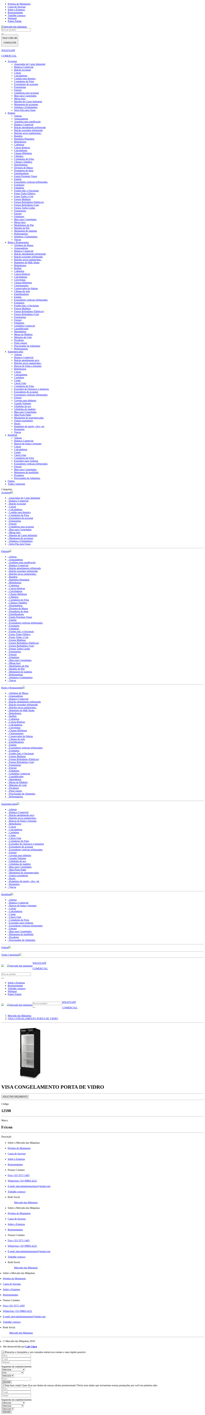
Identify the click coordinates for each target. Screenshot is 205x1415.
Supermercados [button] (9, 804)
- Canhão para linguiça (19, 512)
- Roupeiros (14, 884)
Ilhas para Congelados (25, 95)
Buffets (17, 268)
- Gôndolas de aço (17, 861)
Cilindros (18, 156)
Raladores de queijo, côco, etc (29, 426)
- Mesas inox (14, 532)
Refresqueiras (21, 233)
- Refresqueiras (15, 674)
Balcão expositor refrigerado (28, 130)
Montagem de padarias (25, 231)
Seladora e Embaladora (25, 107)
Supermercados (15, 351)
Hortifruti (12, 435)
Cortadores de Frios (24, 81)
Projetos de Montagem (19, 4)
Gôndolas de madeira (25, 409)
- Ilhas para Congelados (20, 529)
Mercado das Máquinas (26, 1202)
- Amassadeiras (15, 559)
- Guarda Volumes (17, 858)
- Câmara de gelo (16, 739)
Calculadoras (20, 75)
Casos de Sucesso (17, 6)
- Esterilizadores (16, 614)
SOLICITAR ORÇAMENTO (15, 1097)
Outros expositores (23, 420)
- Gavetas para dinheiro (19, 855)
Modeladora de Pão (24, 225)
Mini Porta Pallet (22, 415)
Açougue (12, 61)
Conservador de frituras (26, 288)
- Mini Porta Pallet (17, 869)
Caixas (17, 72)
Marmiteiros (20, 331)
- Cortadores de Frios (18, 515)
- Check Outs (14, 838)
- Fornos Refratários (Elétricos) (23, 643)
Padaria (11, 113)
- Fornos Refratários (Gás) (21, 645)
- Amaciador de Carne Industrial (24, 498)
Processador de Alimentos (27, 346)
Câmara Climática (23, 162)
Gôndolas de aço (22, 406)
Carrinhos (19, 377)
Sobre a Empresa (16, 9)
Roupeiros (19, 429)
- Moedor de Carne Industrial (22, 535)
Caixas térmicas (22, 147)
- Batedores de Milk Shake (21, 710)
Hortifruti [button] (6, 894)
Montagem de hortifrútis (26, 472)
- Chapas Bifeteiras (17, 594)
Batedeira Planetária (24, 139)
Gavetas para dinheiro (25, 400)
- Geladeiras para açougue (21, 526)
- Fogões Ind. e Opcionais (21, 631)
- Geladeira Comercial (19, 773)
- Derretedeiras (15, 605)
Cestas (17, 380)
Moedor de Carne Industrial (28, 101)
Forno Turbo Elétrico (24, 193)
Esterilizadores (21, 173)
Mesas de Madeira (23, 334)
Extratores (19, 185)
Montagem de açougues (26, 104)
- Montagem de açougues (20, 538)
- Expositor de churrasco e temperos (26, 844)
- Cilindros (13, 597)
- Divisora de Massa (18, 608)
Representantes (15, 12)
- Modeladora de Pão (18, 666)
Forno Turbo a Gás (23, 196)
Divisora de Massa (23, 167)
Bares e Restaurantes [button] (11, 687)
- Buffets (12, 716)
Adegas (18, 116)
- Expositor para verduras (20, 922)
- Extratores (13, 625)
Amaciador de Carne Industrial (29, 64)
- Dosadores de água (18, 611)
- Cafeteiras (13, 585)
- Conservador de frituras (20, 736)
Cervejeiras (19, 279)
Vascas (17, 239)
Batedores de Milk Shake (27, 262)
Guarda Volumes (22, 403)
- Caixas (12, 506)
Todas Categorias (16, 484)
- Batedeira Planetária (18, 579)
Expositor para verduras (26, 461)
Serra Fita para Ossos (25, 110)
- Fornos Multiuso (17, 640)
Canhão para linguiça (25, 78)
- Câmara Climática (17, 602)
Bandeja (18, 136)
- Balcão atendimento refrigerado (24, 568)
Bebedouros (20, 141)
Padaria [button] (5, 551)
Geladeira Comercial (24, 325)
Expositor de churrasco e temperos (31, 389)
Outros (11, 481)
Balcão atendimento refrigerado (30, 127)
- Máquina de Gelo (17, 785)
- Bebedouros (14, 582)
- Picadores (13, 788)
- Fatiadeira (13, 628)
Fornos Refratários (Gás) (26, 205)
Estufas (17, 179)
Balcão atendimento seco (26, 360)
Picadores (19, 340)
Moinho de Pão (22, 228)
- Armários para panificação (22, 562)
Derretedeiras (21, 164)
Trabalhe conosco (16, 15)
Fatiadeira (19, 187)
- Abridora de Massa (18, 693)
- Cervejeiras (14, 727)
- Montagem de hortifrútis (20, 934)
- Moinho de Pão (16, 668)
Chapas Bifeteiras (23, 153)
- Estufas (12, 620)
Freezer (18, 90)
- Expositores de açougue (20, 518)
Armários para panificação (27, 121)
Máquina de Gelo (23, 337)
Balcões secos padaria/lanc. (28, 133)
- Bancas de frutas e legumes (22, 821)
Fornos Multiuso (22, 199)
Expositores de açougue (26, 84)
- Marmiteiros (14, 779)
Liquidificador (21, 328)
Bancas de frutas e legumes (27, 366)
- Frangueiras (14, 521)
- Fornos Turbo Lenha (19, 648)
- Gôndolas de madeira (19, 864)
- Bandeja (12, 576)
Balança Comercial (23, 67)
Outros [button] (4, 947)
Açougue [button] (6, 492)
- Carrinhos (13, 832)
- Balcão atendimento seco (21, 815)
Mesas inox (20, 98)
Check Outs (20, 383)
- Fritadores (13, 657)
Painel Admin (14, 21)
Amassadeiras (21, 118)
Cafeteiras (19, 144)
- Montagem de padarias (20, 671)
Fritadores (19, 216)
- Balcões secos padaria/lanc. (22, 574)
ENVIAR (6, 1382)
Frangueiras (20, 87)
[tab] (102, 492)
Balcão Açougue (22, 70)
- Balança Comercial (18, 500)
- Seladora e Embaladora (20, 541)
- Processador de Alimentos (21, 793)
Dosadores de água (23, 170)
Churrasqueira (21, 285)
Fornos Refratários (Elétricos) (29, 202)
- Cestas (12, 835)
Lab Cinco (31, 1346)
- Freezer (12, 523)
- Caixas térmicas (16, 588)
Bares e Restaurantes (18, 242)
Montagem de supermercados (29, 417)
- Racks (11, 878)
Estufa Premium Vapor (25, 176)
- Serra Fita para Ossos (19, 544)
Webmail (12, 18)
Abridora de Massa (23, 245)
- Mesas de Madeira (18, 782)
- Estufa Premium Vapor (20, 617)
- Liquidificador (16, 776)
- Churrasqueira (15, 733)
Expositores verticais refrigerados (31, 182)
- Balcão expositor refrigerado (23, 571)
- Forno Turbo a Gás (18, 637)
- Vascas (12, 680)
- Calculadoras (15, 509)
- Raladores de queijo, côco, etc (23, 881)
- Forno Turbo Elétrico (19, 634)
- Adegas (12, 556)
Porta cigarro (20, 343)
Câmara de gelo (22, 291)
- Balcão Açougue (17, 503)
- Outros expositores (18, 875)
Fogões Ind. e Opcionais (26, 190)
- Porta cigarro (15, 791)
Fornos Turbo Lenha (24, 208)
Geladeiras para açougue (26, 93)
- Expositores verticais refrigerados (25, 622)
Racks (17, 423)
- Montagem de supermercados (23, 872)
